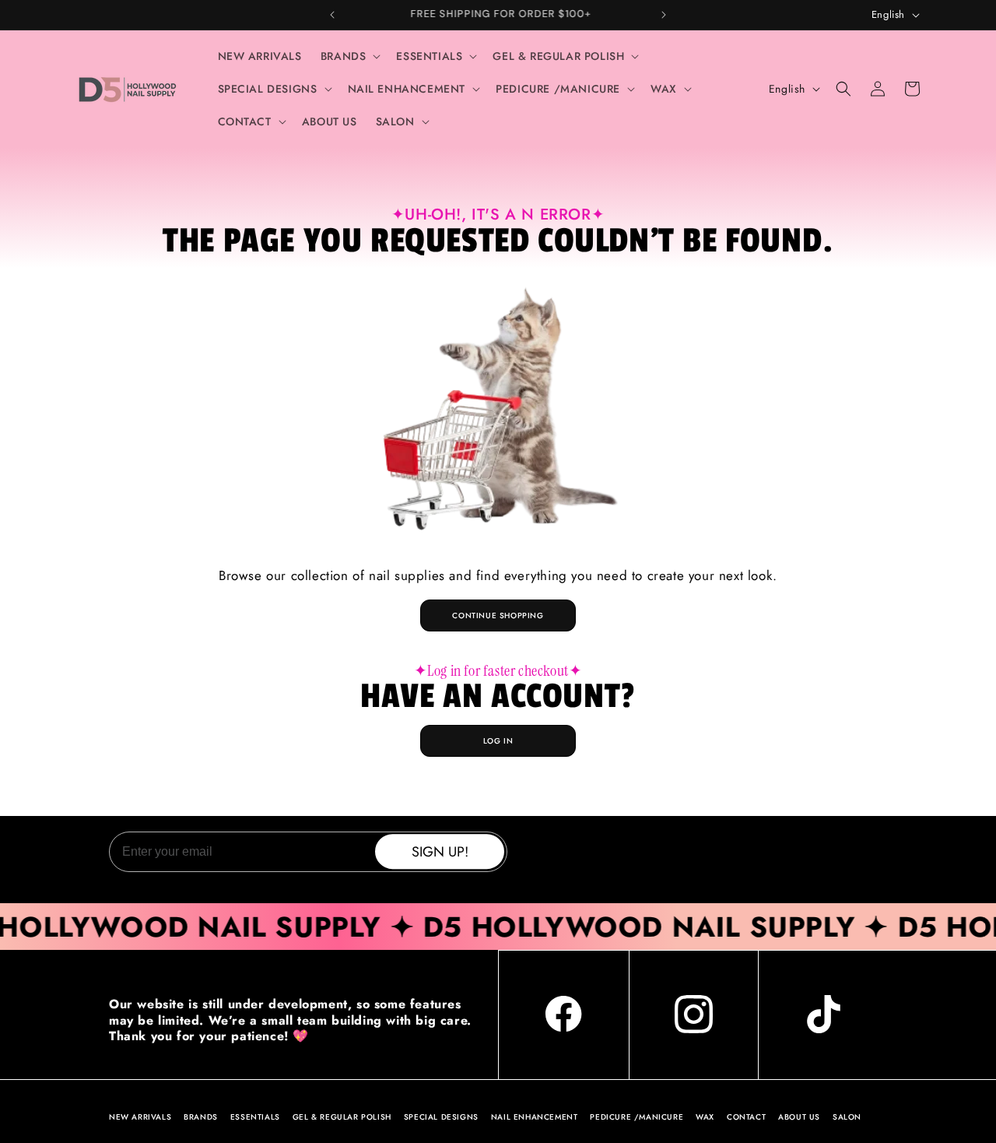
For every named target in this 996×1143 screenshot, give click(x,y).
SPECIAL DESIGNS (441, 1117)
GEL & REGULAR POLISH (342, 1117)
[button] (349, 56)
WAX (705, 1117)
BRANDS (201, 1117)
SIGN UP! (440, 852)
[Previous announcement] (332, 15)
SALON (847, 1117)
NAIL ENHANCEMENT (534, 1117)
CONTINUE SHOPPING (497, 615)
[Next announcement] (664, 15)
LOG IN (498, 741)
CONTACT (746, 1117)
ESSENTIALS (255, 1117)
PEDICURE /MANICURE (636, 1117)
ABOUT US (799, 1117)
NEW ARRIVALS (140, 1117)
